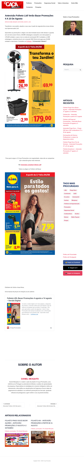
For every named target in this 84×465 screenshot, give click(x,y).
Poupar (66, 220)
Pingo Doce (73, 190)
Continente (67, 193)
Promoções (38, 3)
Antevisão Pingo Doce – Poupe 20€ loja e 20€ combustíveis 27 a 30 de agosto (72, 130)
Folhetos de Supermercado (71, 203)
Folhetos (29, 3)
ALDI (75, 193)
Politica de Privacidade (70, 254)
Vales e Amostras (63, 3)
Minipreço (74, 200)
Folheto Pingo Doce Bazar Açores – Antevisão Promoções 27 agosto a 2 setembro (72, 109)
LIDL (65, 190)
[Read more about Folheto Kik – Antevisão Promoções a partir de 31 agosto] (43, 437)
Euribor (77, 213)
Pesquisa (38, 7)
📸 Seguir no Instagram (72, 273)
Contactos (29, 7)
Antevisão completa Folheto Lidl (31, 164)
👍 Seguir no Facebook (72, 262)
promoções (13, 431)
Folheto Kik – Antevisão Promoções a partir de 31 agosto (41, 423)
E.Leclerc (66, 197)
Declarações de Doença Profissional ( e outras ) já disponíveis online (70, 137)
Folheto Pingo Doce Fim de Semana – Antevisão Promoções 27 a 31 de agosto (72, 144)
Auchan (66, 200)
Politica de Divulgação (69, 257)
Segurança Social (49, 3)
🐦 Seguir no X (72, 268)
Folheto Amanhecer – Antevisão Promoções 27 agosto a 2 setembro (72, 151)
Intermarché (76, 197)
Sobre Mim (74, 3)
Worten (66, 217)
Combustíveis (68, 213)
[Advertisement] (30, 140)
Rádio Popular (75, 217)
